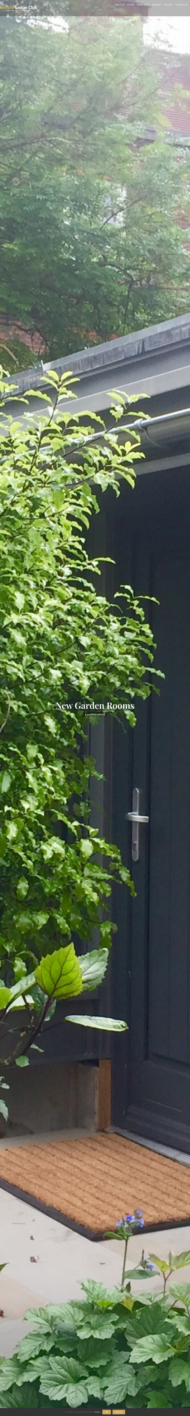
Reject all (119, 1412)
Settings (97, 1412)
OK (107, 1412)
